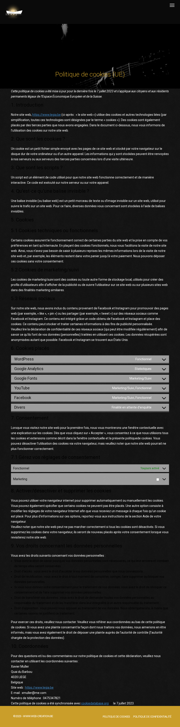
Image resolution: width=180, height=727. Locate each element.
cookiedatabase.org (95, 703)
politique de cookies (116, 716)
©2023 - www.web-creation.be (33, 716)
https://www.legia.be (46, 114)
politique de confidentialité (152, 716)
